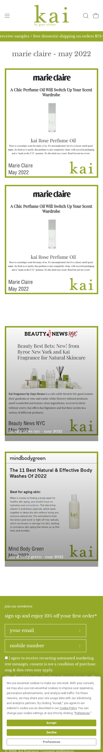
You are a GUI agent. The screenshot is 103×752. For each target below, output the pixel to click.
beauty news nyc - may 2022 (36, 431)
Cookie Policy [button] (68, 708)
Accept (51, 723)
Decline (51, 732)
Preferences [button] (82, 713)
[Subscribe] (79, 630)
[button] (85, 15)
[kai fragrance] (51, 16)
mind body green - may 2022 (36, 557)
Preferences (51, 742)
